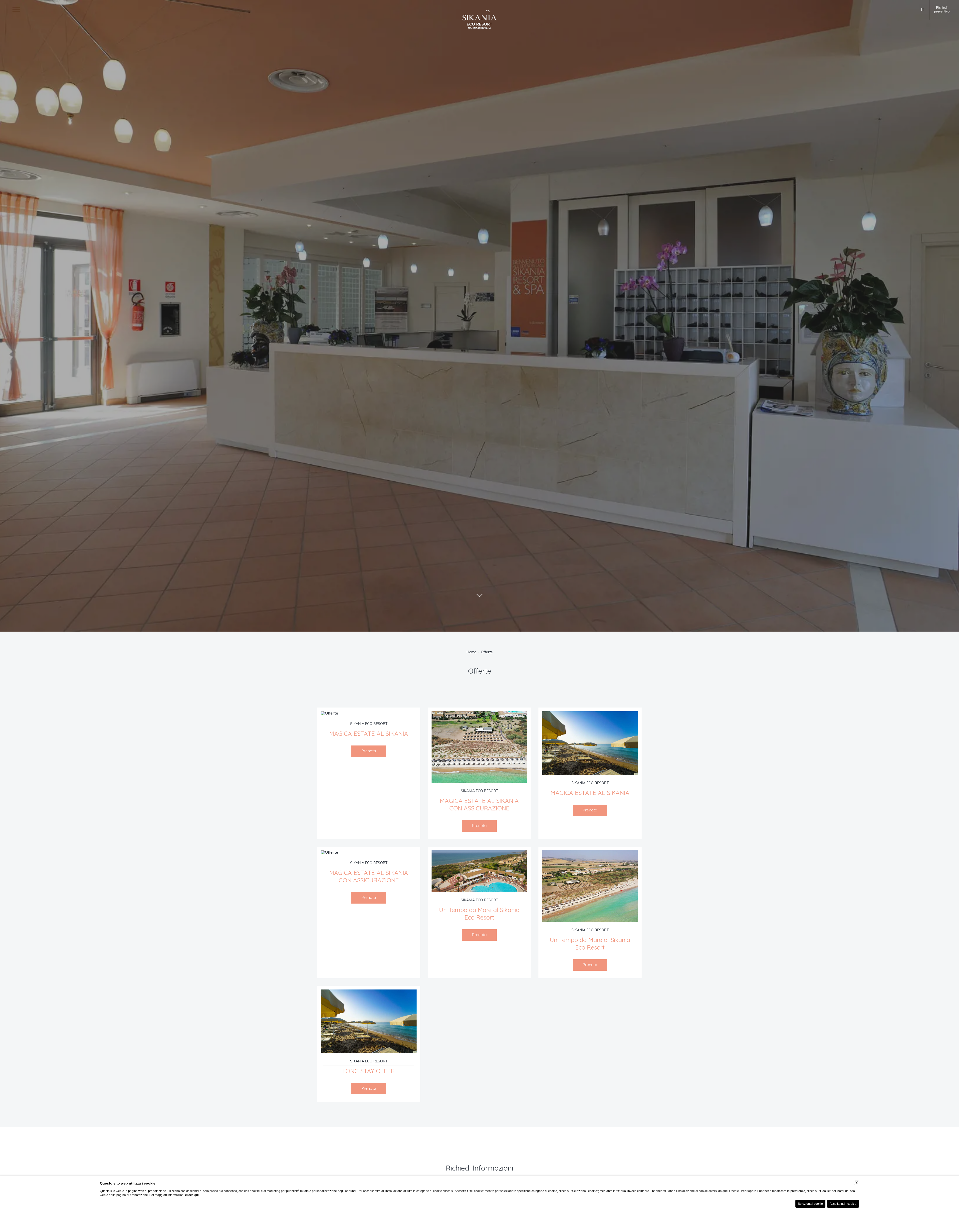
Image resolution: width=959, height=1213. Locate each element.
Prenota (368, 751)
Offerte (487, 652)
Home (471, 652)
